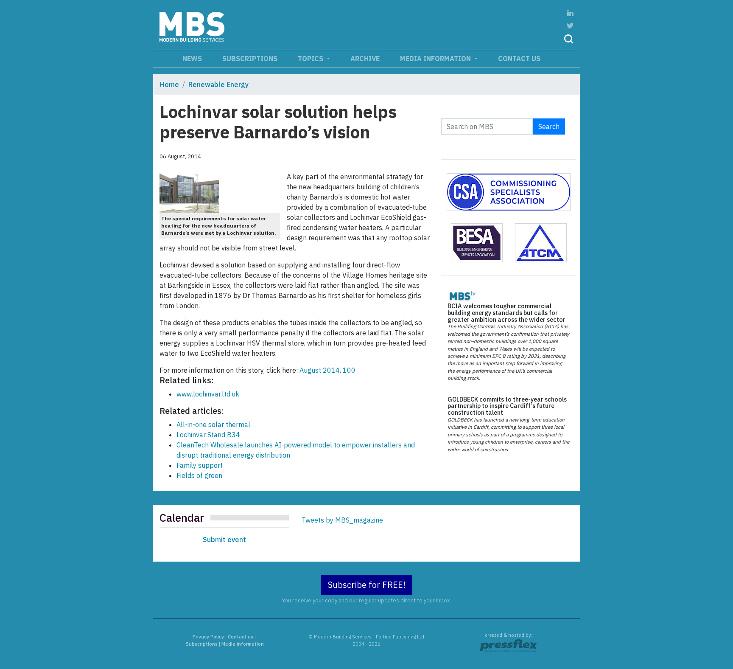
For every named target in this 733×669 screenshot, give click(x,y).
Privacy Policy (208, 637)
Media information (436, 58)
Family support (199, 465)
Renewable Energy (218, 84)
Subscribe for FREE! (367, 584)
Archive (365, 58)
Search (549, 126)
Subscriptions (249, 58)
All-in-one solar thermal (213, 424)
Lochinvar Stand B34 (208, 434)
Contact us (519, 58)
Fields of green (199, 475)
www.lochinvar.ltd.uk (207, 394)
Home (169, 84)
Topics (311, 58)
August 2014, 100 (327, 370)
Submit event (224, 539)
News (192, 58)
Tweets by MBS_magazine (342, 520)
